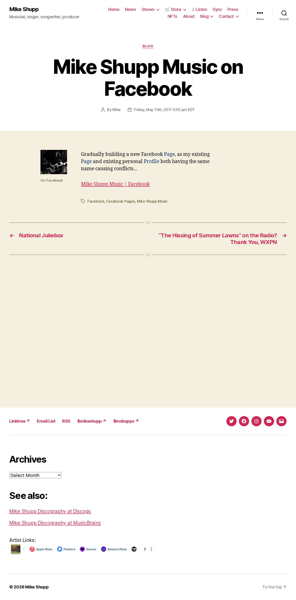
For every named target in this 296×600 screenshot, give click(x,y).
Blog (204, 16)
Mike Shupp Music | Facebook (115, 184)
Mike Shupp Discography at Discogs (50, 511)
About (189, 16)
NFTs (172, 16)
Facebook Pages (120, 201)
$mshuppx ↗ (126, 421)
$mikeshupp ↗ (91, 421)
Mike (116, 109)
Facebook (96, 201)
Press (233, 9)
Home (113, 9)
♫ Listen (199, 9)
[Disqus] (148, 331)
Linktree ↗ (19, 421)
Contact (226, 16)
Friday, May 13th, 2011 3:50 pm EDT (164, 109)
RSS (66, 421)
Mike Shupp (24, 9)
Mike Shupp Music (152, 201)
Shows (148, 9)
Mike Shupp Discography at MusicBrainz (55, 523)
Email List (46, 421)
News (130, 9)
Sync (217, 9)
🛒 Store (173, 9)
